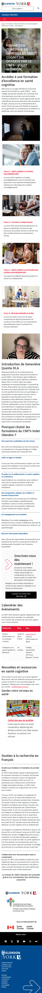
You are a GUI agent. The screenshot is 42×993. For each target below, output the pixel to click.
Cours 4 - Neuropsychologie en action (19, 313)
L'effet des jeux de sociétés (20, 720)
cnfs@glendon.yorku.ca (19, 687)
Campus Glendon (10, 14)
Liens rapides (17, 8)
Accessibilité (5, 985)
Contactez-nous (6, 964)
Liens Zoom (31, 634)
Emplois (4, 987)
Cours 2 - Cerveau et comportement (18, 222)
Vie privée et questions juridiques (5, 981)
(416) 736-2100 (6, 966)
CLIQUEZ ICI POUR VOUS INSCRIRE (21, 595)
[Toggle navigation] (4, 19)
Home (3, 24)
